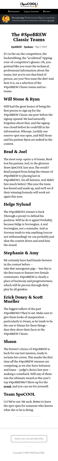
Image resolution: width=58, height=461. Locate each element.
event (7, 386)
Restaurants (13, 11)
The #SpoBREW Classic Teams (29, 37)
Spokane (28, 46)
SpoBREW (16, 46)
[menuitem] (15, 11)
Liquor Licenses (31, 11)
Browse (46, 11)
